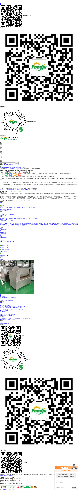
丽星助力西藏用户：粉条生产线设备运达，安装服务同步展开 (12, 306)
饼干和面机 (2, 296)
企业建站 (13, 322)
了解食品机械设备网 (4, 318)
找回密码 (9, 319)
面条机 (11, 164)
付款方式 (9, 323)
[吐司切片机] (3, 215)
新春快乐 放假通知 (4, 310)
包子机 (5, 164)
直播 (6, 167)
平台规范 (22, 318)
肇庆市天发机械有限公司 (5, 219)
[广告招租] (0, 166)
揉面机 (17, 164)
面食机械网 (17, 168)
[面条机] (2, 205)
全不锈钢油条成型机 (4, 255)
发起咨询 (74, 487)
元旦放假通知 (3, 311)
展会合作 (2, 323)
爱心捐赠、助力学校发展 (5, 305)
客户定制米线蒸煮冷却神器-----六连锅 (8, 315)
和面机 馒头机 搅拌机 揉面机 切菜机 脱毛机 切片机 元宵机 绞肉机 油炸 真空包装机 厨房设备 (18, 213)
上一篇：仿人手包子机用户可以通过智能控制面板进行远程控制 (13, 189)
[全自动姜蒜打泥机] (4, 210)
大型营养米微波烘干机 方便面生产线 (7, 300)
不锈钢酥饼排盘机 (3, 251)
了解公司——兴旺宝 (12, 318)
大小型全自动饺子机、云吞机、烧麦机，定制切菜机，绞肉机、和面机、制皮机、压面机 (18, 207)
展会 (18, 167)
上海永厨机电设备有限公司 (5, 204)
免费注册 (19, 318)
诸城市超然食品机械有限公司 (6, 209)
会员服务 (23, 167)
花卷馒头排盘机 (3, 240)
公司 (16, 167)
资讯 (10, 167)
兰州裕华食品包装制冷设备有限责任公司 (8, 214)
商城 (20, 167)
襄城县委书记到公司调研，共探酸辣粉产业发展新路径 (11, 307)
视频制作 (6, 323)
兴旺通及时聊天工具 (29, 318)
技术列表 (21, 168)
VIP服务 (9, 322)
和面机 (14, 164)
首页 (1, 167)
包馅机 (8, 164)
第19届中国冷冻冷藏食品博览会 (6, 304)
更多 (1, 202)
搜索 (16, 163)
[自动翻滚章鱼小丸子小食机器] (6, 220)
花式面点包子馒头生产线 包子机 (6, 244)
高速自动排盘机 (3, 232)
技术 (12, 167)
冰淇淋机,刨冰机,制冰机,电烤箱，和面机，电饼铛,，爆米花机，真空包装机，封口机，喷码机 (18, 218)
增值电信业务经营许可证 (9, 475)
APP (1, 4)
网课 (8, 167)
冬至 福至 (2, 313)
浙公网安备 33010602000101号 (8, 489)
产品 (14, 167)
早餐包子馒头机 (3, 236)
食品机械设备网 (11, 168)
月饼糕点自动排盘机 (4, 247)
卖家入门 (6, 319)
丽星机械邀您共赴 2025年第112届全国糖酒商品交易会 (11, 309)
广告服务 (6, 322)
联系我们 (13, 319)
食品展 (3, 167)
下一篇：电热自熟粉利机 (32, 189)
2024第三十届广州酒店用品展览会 (7, 314)
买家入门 (2, 319)
